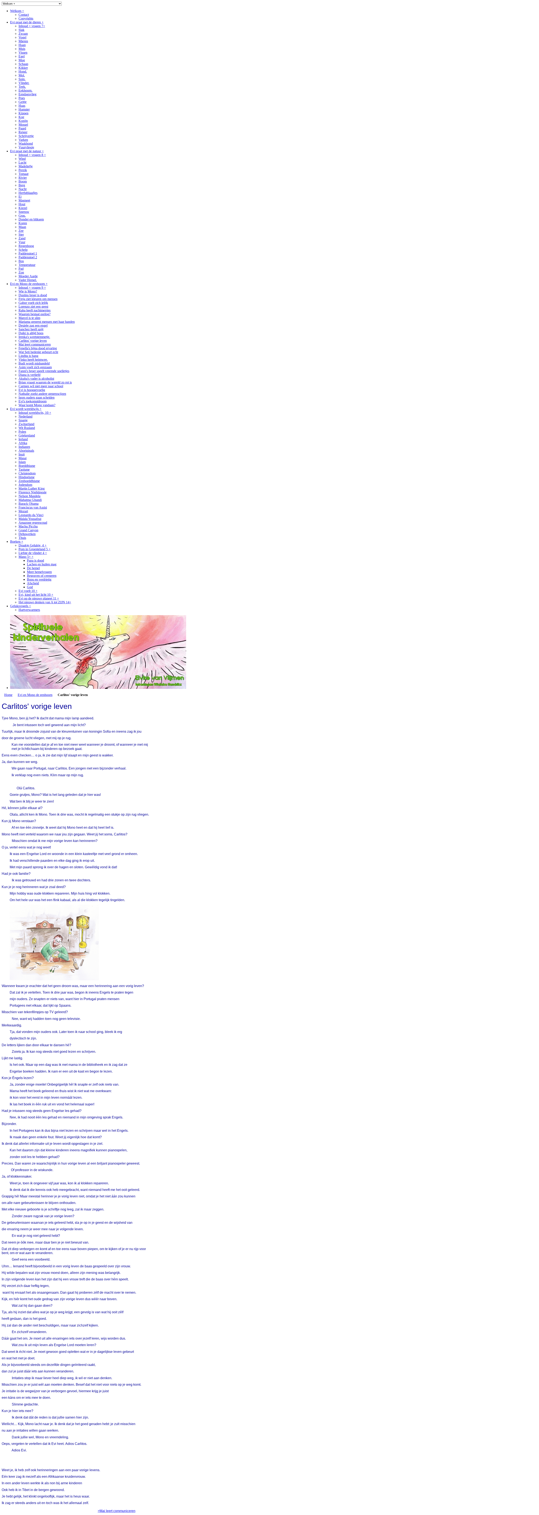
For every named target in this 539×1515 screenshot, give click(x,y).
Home (8, 695)
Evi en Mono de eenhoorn (35, 695)
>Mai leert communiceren (116, 1511)
